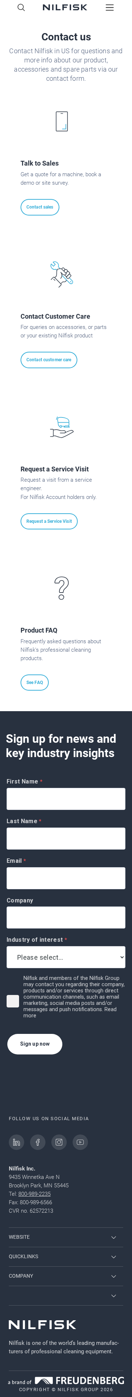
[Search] (21, 8)
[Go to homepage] (65, 8)
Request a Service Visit (49, 521)
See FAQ (34, 682)
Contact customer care (49, 359)
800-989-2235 (34, 1194)
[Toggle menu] (109, 8)
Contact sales (40, 207)
